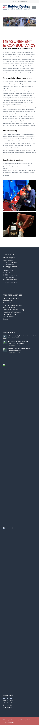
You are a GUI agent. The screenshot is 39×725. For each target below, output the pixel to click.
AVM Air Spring (7, 301)
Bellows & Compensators (11, 303)
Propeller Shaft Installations (12, 312)
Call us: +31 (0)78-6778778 (19, 1)
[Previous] (8, 22)
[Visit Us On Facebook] (4, 707)
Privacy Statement (8, 722)
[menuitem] (28, 7)
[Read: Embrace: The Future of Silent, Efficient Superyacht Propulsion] (5, 350)
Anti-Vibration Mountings (11, 298)
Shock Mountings (8, 317)
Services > (6, 319)
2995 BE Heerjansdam (10, 262)
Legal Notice (27, 720)
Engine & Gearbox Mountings (12, 305)
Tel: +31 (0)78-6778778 (10, 267)
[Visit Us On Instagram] (12, 707)
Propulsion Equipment (10, 314)
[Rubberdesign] (16, 7)
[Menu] (33, 7)
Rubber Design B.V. (9, 258)
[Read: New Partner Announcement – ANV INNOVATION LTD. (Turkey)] (5, 342)
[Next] (31, 22)
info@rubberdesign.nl (10, 280)
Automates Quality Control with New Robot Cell (22, 336)
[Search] (28, 7)
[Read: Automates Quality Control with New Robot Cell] (5, 337)
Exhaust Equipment (9, 307)
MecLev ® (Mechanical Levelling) (13, 310)
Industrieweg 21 (8, 260)
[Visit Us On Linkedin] (8, 707)
